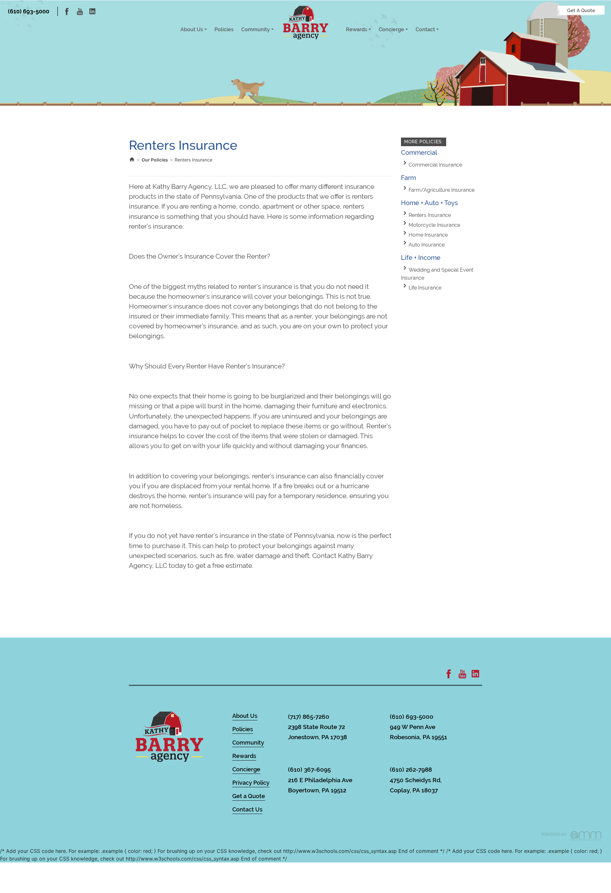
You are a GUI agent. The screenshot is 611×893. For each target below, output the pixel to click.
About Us (191, 29)
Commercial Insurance (435, 165)
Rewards (356, 29)
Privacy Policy (251, 782)
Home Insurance (428, 235)
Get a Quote (248, 796)
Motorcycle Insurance (434, 225)
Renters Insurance (430, 215)
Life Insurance (425, 288)
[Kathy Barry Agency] (305, 22)
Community (255, 29)
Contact (425, 29)
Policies (224, 29)
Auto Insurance (427, 245)
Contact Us (247, 809)
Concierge (391, 29)
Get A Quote (581, 10)
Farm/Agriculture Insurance (441, 190)
